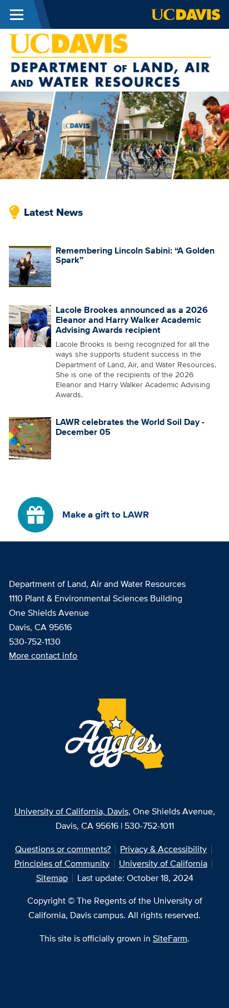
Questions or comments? (63, 849)
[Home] (110, 59)
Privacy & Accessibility (163, 849)
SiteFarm (170, 938)
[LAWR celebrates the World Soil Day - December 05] (30, 437)
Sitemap (52, 878)
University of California (163, 863)
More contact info (43, 655)
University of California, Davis (71, 811)
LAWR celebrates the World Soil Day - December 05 (130, 427)
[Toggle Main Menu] (16, 14)
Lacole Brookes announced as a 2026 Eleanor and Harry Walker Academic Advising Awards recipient (132, 319)
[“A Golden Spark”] (30, 265)
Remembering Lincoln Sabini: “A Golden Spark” (135, 255)
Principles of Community (61, 863)
